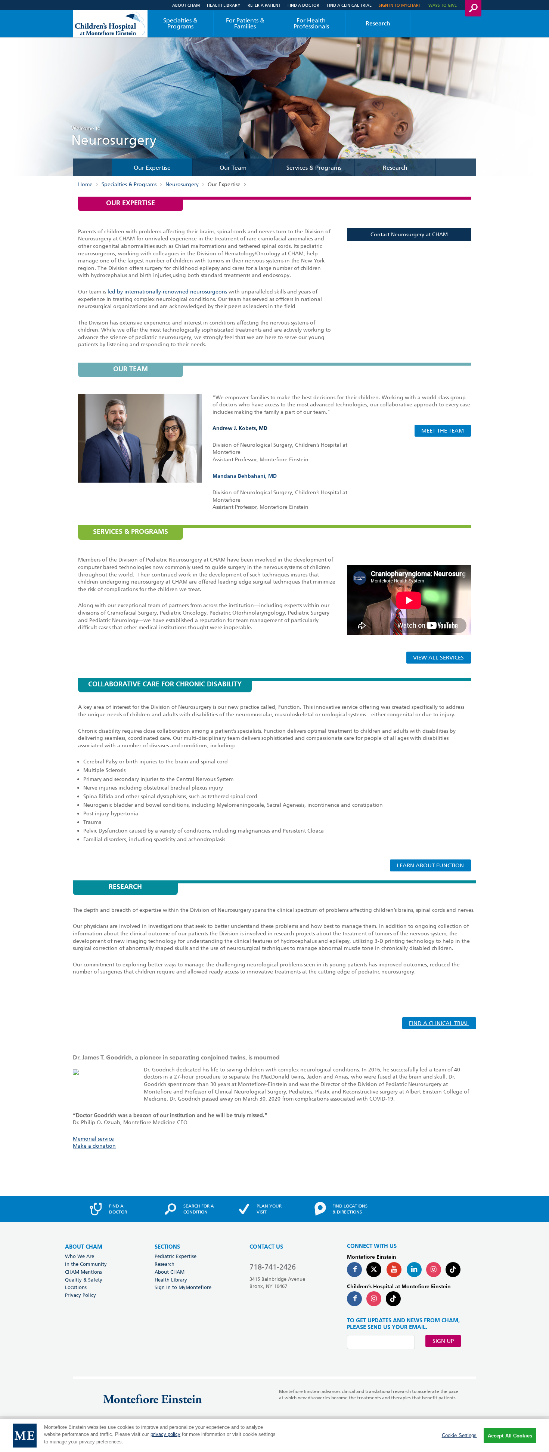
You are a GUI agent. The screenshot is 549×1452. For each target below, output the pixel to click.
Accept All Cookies (510, 1436)
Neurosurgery (182, 184)
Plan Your (269, 1209)
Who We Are (79, 1256)
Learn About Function (430, 865)
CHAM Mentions (83, 1272)
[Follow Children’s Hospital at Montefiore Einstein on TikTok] (393, 1298)
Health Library (223, 5)
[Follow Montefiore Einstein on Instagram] (433, 1269)
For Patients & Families (245, 23)
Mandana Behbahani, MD (245, 476)
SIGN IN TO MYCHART (400, 5)
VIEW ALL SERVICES (438, 657)
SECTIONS (167, 1247)
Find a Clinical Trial (349, 5)
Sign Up (443, 1341)
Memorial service (93, 1138)
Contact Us (266, 1247)
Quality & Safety (83, 1280)
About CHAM (186, 5)
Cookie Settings (459, 1435)
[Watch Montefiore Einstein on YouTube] (394, 1269)
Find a (118, 1209)
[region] (274, 1435)
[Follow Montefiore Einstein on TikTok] (453, 1269)
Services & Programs (313, 168)
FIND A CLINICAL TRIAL (439, 1023)
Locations (76, 1287)
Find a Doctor (303, 5)
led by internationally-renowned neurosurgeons (168, 291)
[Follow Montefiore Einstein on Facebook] (354, 1269)
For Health (311, 23)
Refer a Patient (264, 5)
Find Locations (349, 1209)
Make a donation (94, 1145)
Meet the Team (442, 430)
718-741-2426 (272, 1266)
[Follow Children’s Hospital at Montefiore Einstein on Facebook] (354, 1298)
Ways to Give (442, 5)
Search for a (198, 1209)
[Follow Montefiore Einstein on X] (373, 1269)
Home (85, 184)
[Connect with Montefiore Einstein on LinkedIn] (414, 1269)
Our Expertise (152, 168)
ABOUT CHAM (83, 1247)
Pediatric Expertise (175, 1256)
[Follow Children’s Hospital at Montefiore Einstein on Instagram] (373, 1298)
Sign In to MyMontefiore (183, 1287)
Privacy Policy (80, 1295)
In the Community (86, 1264)
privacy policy (165, 1434)
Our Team (233, 168)
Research (378, 23)
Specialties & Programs (180, 23)
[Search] (473, 8)
